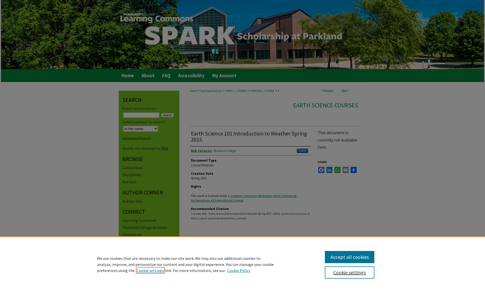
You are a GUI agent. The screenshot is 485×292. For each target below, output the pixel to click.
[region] (242, 264)
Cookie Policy (238, 270)
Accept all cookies (349, 257)
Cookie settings (150, 270)
